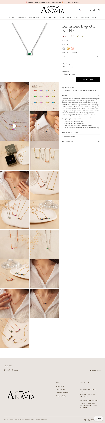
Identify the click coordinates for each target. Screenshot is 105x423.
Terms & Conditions (62, 393)
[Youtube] (92, 419)
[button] (81, 64)
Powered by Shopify (28, 419)
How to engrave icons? (70, 132)
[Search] (90, 10)
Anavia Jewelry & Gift (15, 419)
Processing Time (67, 141)
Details (64, 95)
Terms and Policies (41, 419)
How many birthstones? (70, 52)
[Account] (94, 10)
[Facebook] (85, 419)
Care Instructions (68, 137)
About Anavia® (60, 386)
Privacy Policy (60, 389)
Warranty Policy (61, 396)
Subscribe (95, 370)
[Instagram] (89, 419)
